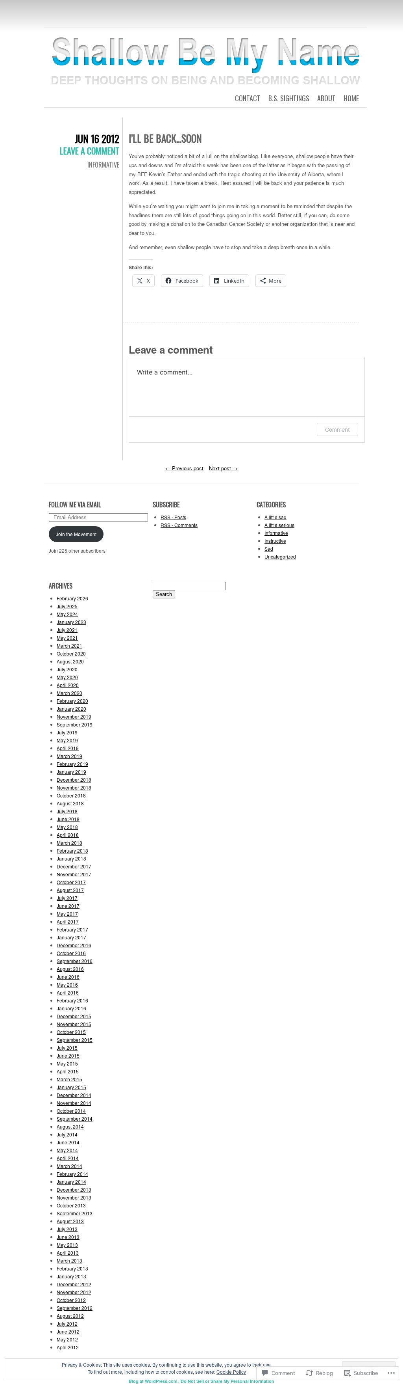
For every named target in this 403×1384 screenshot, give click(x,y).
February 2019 (72, 763)
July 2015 (67, 1047)
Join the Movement (76, 534)
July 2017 (67, 897)
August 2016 (70, 968)
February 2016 (72, 1000)
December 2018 (74, 779)
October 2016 (71, 953)
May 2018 (67, 826)
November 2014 (74, 1102)
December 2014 (74, 1095)
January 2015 (71, 1087)
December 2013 (74, 1189)
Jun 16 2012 (97, 138)
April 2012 (68, 1347)
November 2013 (74, 1197)
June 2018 (68, 819)
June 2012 (68, 1331)
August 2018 (70, 803)
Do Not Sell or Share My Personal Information (227, 1381)
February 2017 (72, 929)
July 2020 (67, 669)
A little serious (279, 525)
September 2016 (74, 960)
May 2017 (67, 913)
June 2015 (68, 1055)
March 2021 (69, 645)
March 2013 (69, 1260)
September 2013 (74, 1213)
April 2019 (68, 748)
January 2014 (71, 1181)
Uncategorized (280, 556)
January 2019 (71, 771)
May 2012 (67, 1339)
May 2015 (67, 1063)
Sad (268, 548)
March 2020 (69, 692)
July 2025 (67, 606)
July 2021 (67, 629)
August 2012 (70, 1315)
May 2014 (67, 1150)
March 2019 (69, 756)
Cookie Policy (231, 1371)
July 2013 (67, 1229)
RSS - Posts (173, 517)
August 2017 (70, 890)
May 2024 (67, 614)
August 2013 (70, 1221)
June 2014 (68, 1142)
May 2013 (67, 1244)
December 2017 (74, 866)
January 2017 (71, 937)
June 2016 (68, 976)
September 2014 (74, 1118)
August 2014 (70, 1126)
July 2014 (67, 1134)
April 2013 (68, 1252)
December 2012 (74, 1284)
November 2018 (74, 787)
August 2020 (70, 661)
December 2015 (74, 1016)
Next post (223, 468)
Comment (337, 429)
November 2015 (74, 1024)
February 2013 (72, 1268)
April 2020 (68, 685)
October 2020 (71, 653)
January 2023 (71, 621)
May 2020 (67, 677)
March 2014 (69, 1165)
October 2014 (71, 1110)
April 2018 (68, 834)
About (326, 98)
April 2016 (68, 992)
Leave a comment (89, 150)
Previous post (184, 468)
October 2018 (71, 795)
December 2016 (74, 945)
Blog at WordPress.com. (154, 1381)
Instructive (275, 540)
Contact (248, 98)
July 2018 (67, 811)
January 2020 (71, 708)
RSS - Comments (179, 525)
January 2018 (71, 858)
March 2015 (69, 1079)
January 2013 (71, 1276)
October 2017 (71, 882)
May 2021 (67, 637)
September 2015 (74, 1039)
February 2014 (72, 1173)
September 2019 (74, 724)
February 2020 (72, 700)
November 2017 (74, 874)
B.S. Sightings (288, 98)
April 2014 (68, 1158)
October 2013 (71, 1205)
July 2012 (67, 1323)
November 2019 (74, 716)
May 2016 (67, 984)
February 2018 (72, 850)
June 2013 (68, 1236)
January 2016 (71, 1008)
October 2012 (71, 1299)
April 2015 (68, 1071)
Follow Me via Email (75, 504)
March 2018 (69, 842)
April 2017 (68, 921)
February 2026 (72, 598)
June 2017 (68, 905)
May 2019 (67, 740)
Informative (103, 165)
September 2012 (74, 1307)
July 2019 (67, 732)
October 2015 (71, 1031)
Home (351, 98)
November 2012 (74, 1292)
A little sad (275, 517)
